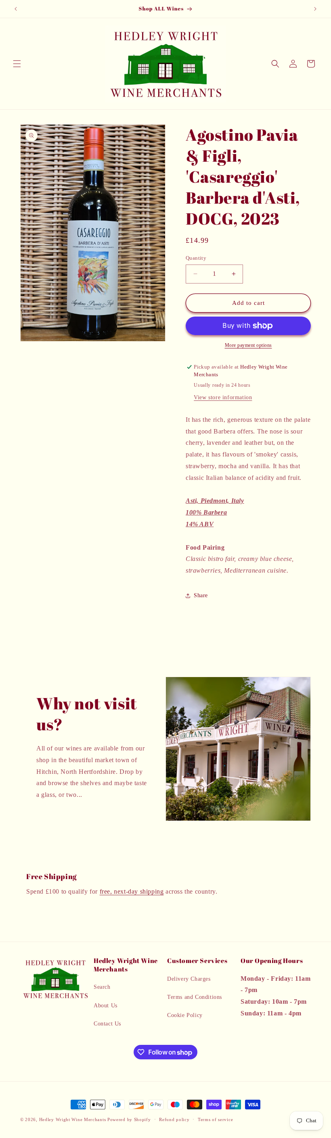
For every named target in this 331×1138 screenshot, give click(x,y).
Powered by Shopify (129, 1119)
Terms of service (215, 1119)
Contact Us (107, 1024)
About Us (105, 1006)
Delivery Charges (189, 979)
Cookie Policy (185, 1015)
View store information (223, 397)
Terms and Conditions (194, 997)
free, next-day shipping (132, 891)
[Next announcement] (315, 9)
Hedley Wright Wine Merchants (72, 1119)
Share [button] (201, 595)
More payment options (248, 345)
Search (102, 987)
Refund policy (174, 1119)
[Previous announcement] (16, 9)
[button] (17, 64)
